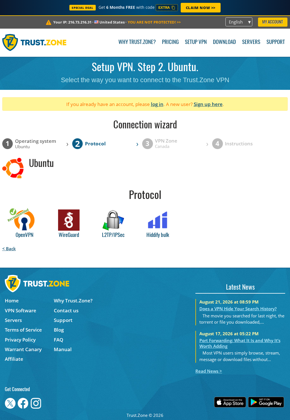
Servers (251, 42)
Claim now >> (201, 7)
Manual (63, 349)
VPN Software (20, 310)
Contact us (66, 310)
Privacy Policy (20, 339)
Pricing (170, 42)
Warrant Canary (23, 349)
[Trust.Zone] (34, 42)
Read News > (208, 371)
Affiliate (14, 359)
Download (224, 42)
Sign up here (208, 104)
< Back (9, 248)
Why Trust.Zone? (137, 42)
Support (275, 42)
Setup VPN (196, 42)
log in (157, 104)
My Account (272, 22)
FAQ (58, 339)
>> (154, 22)
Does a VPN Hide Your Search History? (238, 308)
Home (12, 300)
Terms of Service (23, 329)
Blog (59, 329)
